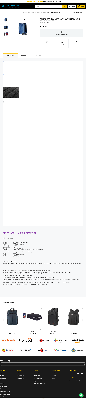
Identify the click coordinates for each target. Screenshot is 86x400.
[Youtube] (82, 373)
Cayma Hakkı (37, 375)
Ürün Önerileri (37, 55)
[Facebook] (70, 373)
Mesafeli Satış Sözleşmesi (39, 372)
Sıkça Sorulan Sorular (56, 372)
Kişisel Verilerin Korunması (40, 380)
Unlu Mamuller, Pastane (5, 391)
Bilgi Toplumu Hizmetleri (39, 383)
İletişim (53, 378)
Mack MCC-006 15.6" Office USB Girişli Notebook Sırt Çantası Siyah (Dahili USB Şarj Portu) (53, 330)
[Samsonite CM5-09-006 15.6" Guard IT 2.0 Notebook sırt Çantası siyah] (73, 316)
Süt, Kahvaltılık (3, 378)
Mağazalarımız (20, 378)
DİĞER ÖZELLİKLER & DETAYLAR (20, 233)
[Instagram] (78, 373)
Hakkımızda (19, 372)
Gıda (1, 380)
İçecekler (2, 383)
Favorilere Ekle (20, 308)
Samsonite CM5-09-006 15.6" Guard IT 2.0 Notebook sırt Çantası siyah (74, 329)
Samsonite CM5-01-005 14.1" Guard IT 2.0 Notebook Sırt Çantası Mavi (12, 329)
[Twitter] (74, 373)
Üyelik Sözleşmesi (38, 378)
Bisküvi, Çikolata (3, 386)
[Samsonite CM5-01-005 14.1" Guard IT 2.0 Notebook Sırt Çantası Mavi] (12, 316)
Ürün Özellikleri (10, 55)
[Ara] (64, 6)
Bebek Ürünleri (3, 396)
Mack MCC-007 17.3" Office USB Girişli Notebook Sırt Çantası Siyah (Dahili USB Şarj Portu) (32, 330)
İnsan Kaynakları (20, 375)
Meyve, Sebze (3, 372)
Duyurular (54, 375)
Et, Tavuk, (2, 375)
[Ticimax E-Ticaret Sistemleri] (43, 399)
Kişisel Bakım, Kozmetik (5, 394)
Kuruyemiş (2, 388)
